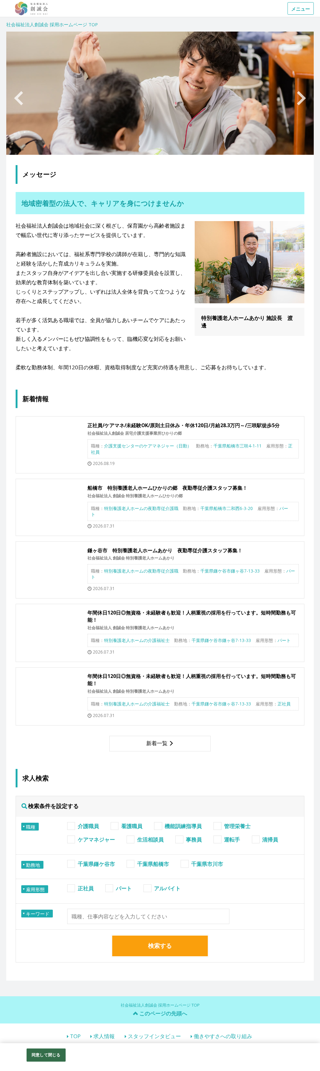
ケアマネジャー (96, 839)
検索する (160, 946)
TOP (75, 1036)
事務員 (194, 839)
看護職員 (131, 826)
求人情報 (104, 1036)
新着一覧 (157, 743)
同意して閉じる (46, 1055)
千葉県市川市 (207, 863)
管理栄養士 (237, 826)
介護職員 (88, 826)
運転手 (232, 839)
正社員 (86, 888)
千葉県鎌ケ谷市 (96, 863)
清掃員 (270, 839)
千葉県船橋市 (153, 863)
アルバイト (167, 888)
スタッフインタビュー (154, 1036)
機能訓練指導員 (183, 826)
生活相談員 (150, 839)
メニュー (300, 9)
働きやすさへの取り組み (223, 1036)
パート (124, 888)
